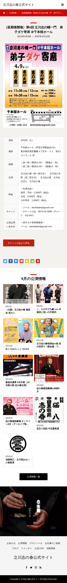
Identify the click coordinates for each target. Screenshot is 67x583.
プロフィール (35, 543)
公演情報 (22, 543)
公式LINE (39, 548)
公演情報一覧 (33, 476)
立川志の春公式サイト (18, 4)
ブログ (15, 548)
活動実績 (50, 548)
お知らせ (11, 543)
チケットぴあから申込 (19, 243)
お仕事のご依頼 (52, 543)
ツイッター (26, 548)
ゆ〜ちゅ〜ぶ (30, 511)
